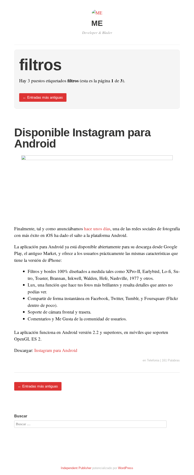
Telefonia (153, 360)
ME (97, 23)
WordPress (125, 468)
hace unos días (97, 228)
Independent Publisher (76, 468)
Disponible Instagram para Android (82, 138)
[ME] (97, 13)
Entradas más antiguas (43, 97)
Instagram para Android (55, 350)
